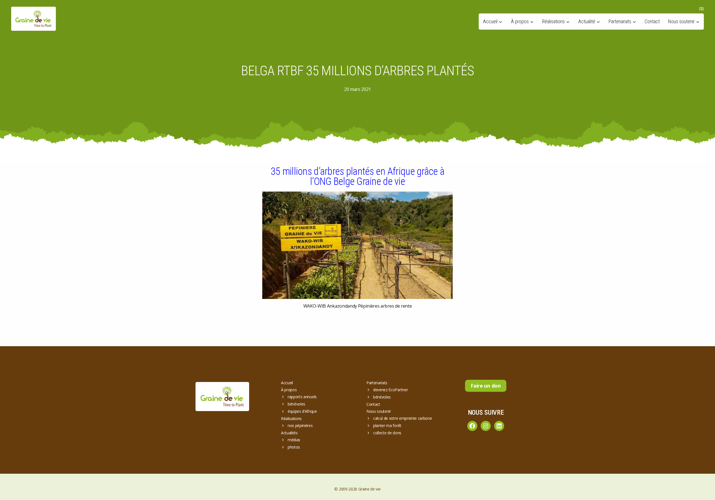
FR (701, 9)
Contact (652, 21)
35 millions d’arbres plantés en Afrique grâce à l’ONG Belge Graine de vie (357, 176)
